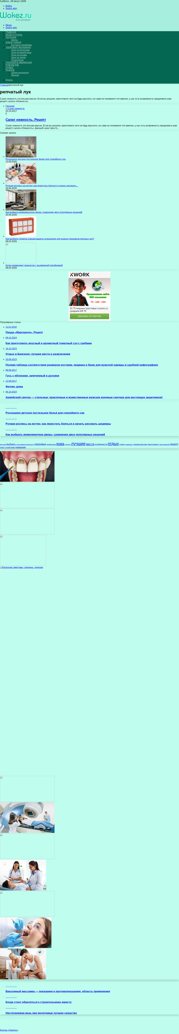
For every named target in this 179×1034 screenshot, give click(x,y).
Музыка (15, 75)
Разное (10, 70)
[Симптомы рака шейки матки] (27, 916)
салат (2, 447)
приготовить (153, 444)
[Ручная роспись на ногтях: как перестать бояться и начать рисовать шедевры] (21, 183)
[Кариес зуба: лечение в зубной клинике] (25, 947)
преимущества (140, 444)
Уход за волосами (20, 50)
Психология (17, 60)
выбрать (11, 444)
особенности (101, 444)
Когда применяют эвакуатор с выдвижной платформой (34, 265)
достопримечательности (25, 444)
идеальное (51, 444)
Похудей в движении (19, 62)
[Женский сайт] (15, 20)
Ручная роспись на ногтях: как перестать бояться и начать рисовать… (42, 185)
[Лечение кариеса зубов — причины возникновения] (27, 481)
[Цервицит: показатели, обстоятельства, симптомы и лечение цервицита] (27, 801)
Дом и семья (13, 42)
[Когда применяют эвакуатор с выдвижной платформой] (21, 263)
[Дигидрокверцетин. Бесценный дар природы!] (23, 890)
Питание (11, 37)
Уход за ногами (19, 55)
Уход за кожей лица (21, 52)
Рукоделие (12, 65)
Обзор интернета (20, 72)
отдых (113, 443)
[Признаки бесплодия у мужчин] (23, 978)
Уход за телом (18, 57)
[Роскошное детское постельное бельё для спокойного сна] (21, 156)
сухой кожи (10, 447)
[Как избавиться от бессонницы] (27, 858)
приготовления (164, 444)
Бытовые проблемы (21, 45)
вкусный (3, 444)
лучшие (78, 443)
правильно (129, 444)
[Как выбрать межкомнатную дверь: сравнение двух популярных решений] (21, 210)
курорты (68, 444)
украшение (20, 447)
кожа (60, 444)
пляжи (122, 444)
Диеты (14, 40)
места (90, 444)
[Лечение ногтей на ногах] (27, 507)
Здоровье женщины (18, 47)
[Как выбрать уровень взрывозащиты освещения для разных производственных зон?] (21, 236)
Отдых (9, 67)
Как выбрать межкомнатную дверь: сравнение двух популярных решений (44, 212)
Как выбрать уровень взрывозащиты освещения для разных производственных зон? (50, 239)
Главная (4, 85)
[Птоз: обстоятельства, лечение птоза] (27, 533)
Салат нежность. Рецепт (26, 119)
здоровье (40, 444)
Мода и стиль (14, 35)
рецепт (174, 444)
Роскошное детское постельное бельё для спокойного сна (36, 159)
